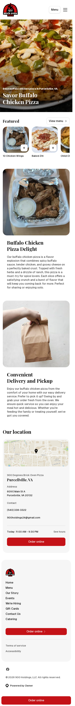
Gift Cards (12, 608)
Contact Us (13, 614)
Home (9, 582)
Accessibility (13, 651)
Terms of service (16, 645)
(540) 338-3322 (16, 510)
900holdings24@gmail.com (23, 518)
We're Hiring (13, 603)
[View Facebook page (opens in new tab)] (8, 669)
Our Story (12, 593)
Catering (11, 619)
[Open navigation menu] (65, 9)
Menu (54, 9)
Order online (36, 542)
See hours (59, 531)
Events (10, 598)
